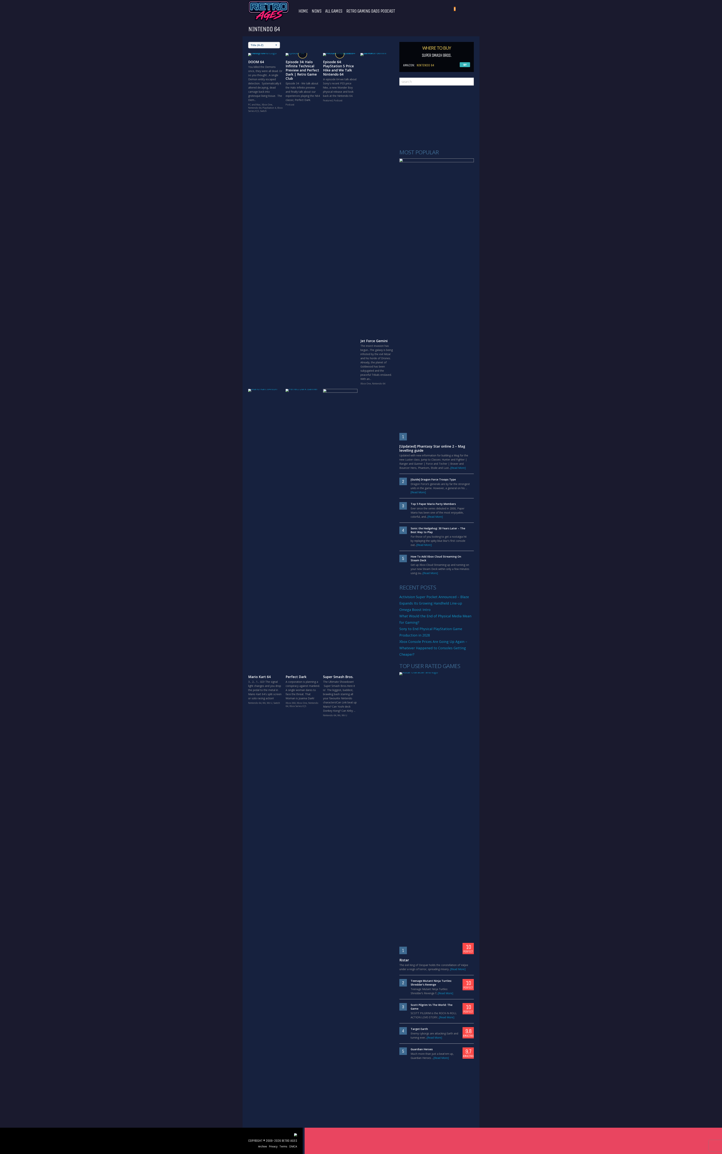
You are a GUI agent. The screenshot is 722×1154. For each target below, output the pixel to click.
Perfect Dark (296, 676)
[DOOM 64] (265, 54)
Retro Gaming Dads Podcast (370, 11)
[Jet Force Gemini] (377, 194)
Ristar (404, 960)
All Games (333, 11)
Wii (264, 703)
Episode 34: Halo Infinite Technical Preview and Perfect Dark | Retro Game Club (302, 70)
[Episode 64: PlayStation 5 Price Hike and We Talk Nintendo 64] (340, 54)
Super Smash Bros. (338, 676)
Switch (263, 111)
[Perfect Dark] (303, 530)
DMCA (293, 1146)
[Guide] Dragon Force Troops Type (433, 479)
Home (303, 11)
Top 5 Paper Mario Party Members (433, 504)
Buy (464, 64)
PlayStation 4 (269, 107)
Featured (328, 100)
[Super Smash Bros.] (340, 530)
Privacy (273, 1146)
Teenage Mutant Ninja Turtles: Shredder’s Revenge (431, 982)
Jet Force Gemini (374, 341)
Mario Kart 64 (259, 676)
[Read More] (458, 468)
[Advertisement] (436, 117)
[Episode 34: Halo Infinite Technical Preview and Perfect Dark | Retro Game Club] (303, 54)
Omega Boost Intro (415, 609)
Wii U (269, 703)
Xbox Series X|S (297, 706)
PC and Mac (254, 104)
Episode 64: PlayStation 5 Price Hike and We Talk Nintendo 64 (338, 68)
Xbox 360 (291, 703)
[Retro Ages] (268, 21)
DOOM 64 (256, 62)
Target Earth (419, 1029)
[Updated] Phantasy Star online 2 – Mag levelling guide (432, 448)
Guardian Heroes (422, 1049)
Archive (262, 1146)
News (316, 11)
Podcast (290, 104)
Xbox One (267, 104)
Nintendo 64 (254, 107)
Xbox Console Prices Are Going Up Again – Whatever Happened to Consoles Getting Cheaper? (433, 648)
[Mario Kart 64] (265, 530)
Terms (283, 1146)
